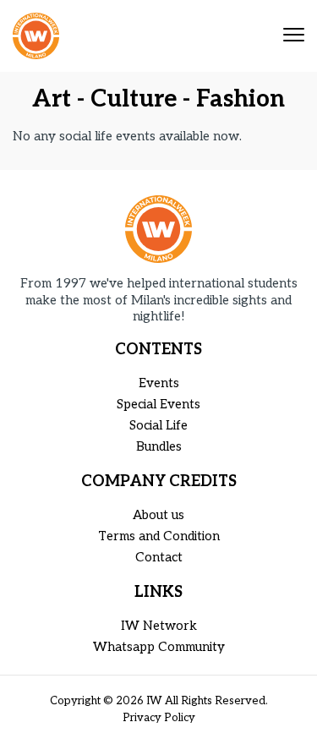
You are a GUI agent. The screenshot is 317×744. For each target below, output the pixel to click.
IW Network (159, 625)
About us (158, 514)
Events (159, 383)
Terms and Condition (159, 536)
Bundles (159, 446)
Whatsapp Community (159, 646)
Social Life (158, 425)
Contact (159, 557)
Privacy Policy (159, 718)
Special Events (158, 404)
